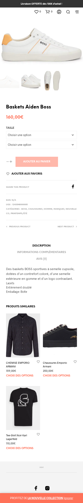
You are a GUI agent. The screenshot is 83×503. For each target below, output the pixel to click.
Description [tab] (41, 246)
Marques (59, 209)
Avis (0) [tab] (41, 259)
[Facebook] (74, 187)
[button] (37, 12)
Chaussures (35, 209)
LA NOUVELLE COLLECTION (45, 498)
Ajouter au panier (36, 161)
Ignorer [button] (68, 498)
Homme (48, 209)
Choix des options (19, 375)
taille (10, 128)
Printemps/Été (19, 213)
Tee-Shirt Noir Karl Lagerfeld (16, 437)
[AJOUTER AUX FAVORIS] (38, 362)
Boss (24, 209)
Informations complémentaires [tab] (41, 252)
